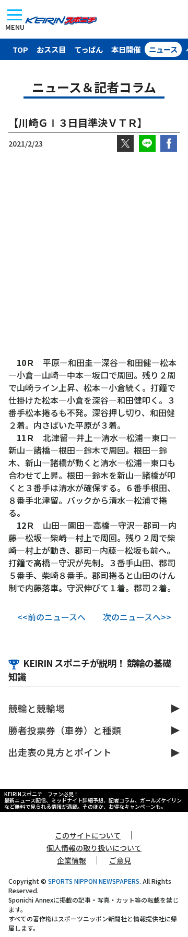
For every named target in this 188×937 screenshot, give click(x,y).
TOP (20, 49)
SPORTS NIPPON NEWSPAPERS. (94, 881)
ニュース (163, 49)
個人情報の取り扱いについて (94, 848)
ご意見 (120, 860)
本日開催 (125, 49)
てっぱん (88, 49)
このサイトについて (88, 835)
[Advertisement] (94, 254)
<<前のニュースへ (51, 617)
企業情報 (71, 860)
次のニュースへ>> (137, 617)
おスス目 (51, 49)
